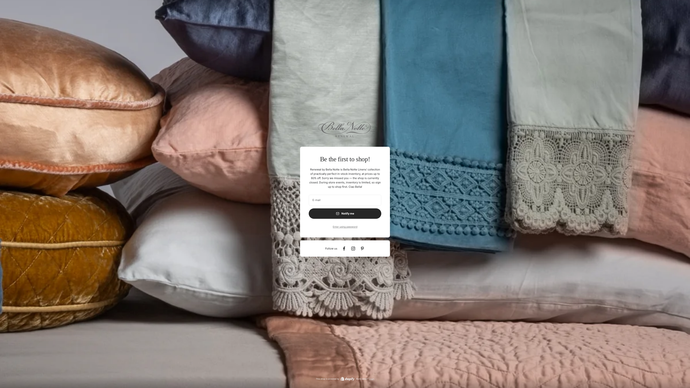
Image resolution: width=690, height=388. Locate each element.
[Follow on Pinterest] (362, 248)
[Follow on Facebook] (344, 248)
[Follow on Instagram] (353, 248)
